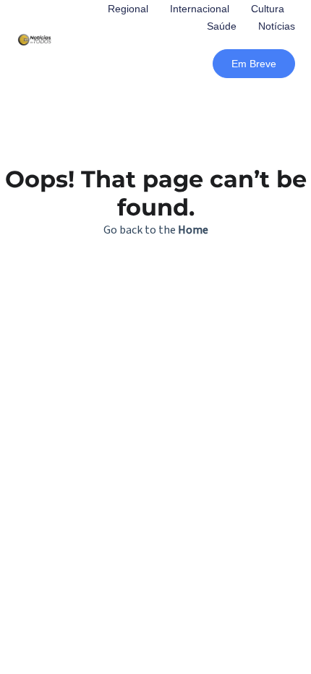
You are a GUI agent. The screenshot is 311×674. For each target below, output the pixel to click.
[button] (254, 63)
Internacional (199, 8)
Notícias (276, 26)
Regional (128, 8)
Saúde (222, 26)
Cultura (267, 8)
